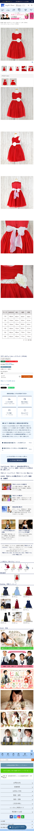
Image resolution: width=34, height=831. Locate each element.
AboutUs (31, 10)
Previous (1, 16)
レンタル (8, 755)
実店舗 (18, 755)
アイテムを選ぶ (3, 10)
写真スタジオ (25, 755)
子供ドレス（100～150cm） (22, 22)
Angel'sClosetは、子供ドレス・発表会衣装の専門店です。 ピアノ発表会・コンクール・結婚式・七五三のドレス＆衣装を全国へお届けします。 (17, 468)
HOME (1, 22)
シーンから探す (8, 10)
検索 (32, 760)
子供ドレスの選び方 (17, 495)
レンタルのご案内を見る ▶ (17, 460)
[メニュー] (32, 1)
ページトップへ (32, 751)
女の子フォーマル (11, 22)
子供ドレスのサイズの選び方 (19, 484)
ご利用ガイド (14, 10)
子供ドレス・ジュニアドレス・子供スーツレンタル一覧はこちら (17, 473)
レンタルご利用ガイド (17, 807)
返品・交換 (17, 799)
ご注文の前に (17, 803)
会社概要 (3, 821)
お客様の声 (25, 10)
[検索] (28, 5)
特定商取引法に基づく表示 (7, 824)
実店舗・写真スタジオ (20, 10)
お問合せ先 (17, 783)
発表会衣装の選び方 (17, 507)
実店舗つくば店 (17, 812)
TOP (2, 755)
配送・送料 (17, 795)
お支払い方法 (17, 791)
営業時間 (17, 787)
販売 (5, 22)
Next (32, 16)
